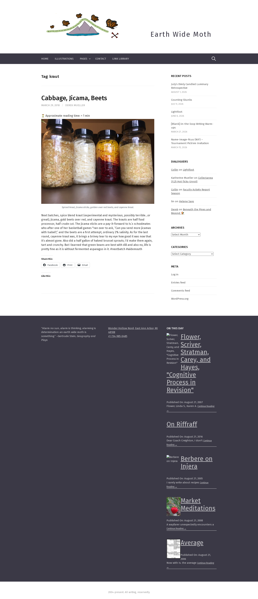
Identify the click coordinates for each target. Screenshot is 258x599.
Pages (83, 58)
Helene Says (186, 201)
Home (44, 58)
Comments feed (180, 290)
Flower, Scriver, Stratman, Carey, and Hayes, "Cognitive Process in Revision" (189, 363)
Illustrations (64, 58)
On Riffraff (182, 424)
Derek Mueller (75, 105)
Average (192, 543)
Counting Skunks (181, 99)
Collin (174, 169)
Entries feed (178, 282)
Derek (174, 209)
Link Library (120, 58)
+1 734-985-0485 (117, 336)
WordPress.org (179, 298)
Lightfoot (176, 111)
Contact (100, 58)
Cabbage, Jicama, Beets (74, 98)
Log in (174, 274)
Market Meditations (198, 504)
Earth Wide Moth (181, 34)
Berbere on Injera (197, 462)
